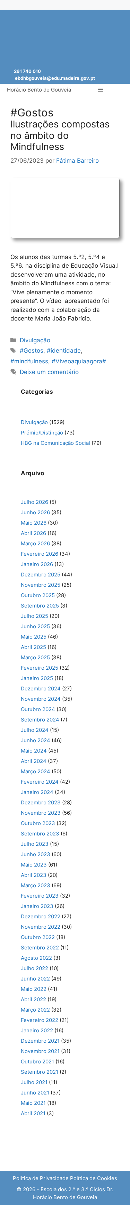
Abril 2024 (33, 761)
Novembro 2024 (41, 699)
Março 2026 (35, 543)
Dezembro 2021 (40, 1040)
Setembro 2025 (40, 605)
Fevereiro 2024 (40, 781)
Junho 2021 (35, 1092)
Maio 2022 (33, 989)
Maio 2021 (33, 1103)
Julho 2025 (34, 616)
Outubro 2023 (38, 823)
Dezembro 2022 (40, 916)
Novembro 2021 (40, 1051)
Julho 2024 (35, 730)
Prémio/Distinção (42, 432)
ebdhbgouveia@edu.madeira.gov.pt (55, 78)
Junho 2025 (35, 626)
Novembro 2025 (40, 585)
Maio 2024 (34, 750)
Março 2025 (35, 657)
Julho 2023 (35, 844)
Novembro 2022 (40, 927)
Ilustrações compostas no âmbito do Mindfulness (60, 135)
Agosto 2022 (36, 958)
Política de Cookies (93, 1178)
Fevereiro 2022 (39, 1020)
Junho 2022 (35, 978)
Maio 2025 (33, 636)
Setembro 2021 (39, 1072)
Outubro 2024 (38, 709)
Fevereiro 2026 (39, 554)
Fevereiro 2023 (40, 895)
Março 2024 (35, 771)
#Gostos (31, 350)
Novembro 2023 (41, 813)
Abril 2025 (33, 647)
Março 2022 (35, 1009)
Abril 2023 (33, 875)
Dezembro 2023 (41, 802)
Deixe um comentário (49, 372)
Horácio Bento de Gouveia (39, 89)
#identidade (64, 350)
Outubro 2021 (37, 1061)
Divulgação (35, 340)
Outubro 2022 (38, 937)
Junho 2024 (35, 740)
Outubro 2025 (38, 595)
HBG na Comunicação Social (55, 443)
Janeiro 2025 (37, 678)
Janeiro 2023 (37, 906)
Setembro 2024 (40, 719)
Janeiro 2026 (37, 564)
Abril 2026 (33, 533)
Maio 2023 (34, 864)
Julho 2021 (34, 1082)
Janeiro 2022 (37, 1030)
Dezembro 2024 (41, 688)
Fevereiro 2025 (39, 667)
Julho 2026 (34, 502)
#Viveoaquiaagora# (79, 361)
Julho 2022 (34, 968)
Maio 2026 (33, 522)
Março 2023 (35, 885)
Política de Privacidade (41, 1178)
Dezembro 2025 (40, 574)
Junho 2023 (35, 854)
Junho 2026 (35, 512)
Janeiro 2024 (37, 792)
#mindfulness (29, 361)
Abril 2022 (33, 999)
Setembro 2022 (40, 947)
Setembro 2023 (40, 833)
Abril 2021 (33, 1113)
